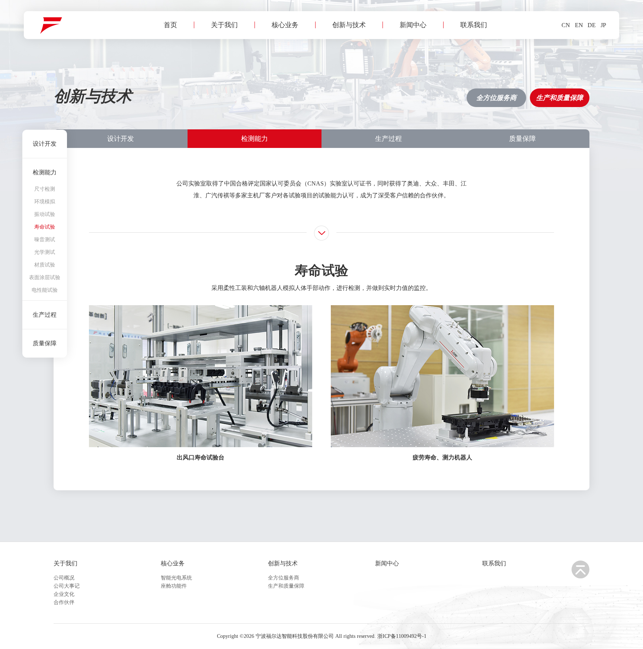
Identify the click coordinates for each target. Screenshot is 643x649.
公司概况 (64, 578)
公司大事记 (67, 586)
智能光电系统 (176, 578)
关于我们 (224, 25)
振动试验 (44, 214)
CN (566, 25)
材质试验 (44, 265)
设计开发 (120, 138)
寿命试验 (44, 227)
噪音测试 (44, 239)
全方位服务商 (496, 97)
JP (603, 25)
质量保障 (522, 138)
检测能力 (254, 138)
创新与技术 (349, 25)
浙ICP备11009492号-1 (401, 636)
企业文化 (64, 594)
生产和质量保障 (559, 97)
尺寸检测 (44, 189)
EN (579, 25)
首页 (170, 25)
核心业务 (285, 25)
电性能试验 (45, 290)
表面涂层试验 (44, 277)
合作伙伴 (64, 602)
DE (592, 25)
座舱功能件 (174, 586)
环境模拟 (44, 201)
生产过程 (388, 138)
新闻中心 (413, 25)
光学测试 (44, 252)
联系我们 (473, 25)
